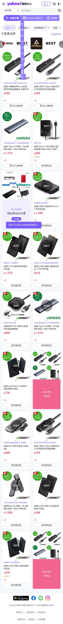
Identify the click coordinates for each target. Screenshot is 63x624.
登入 (46, 3)
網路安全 (21, 619)
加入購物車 (18, 105)
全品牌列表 (56, 34)
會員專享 (22, 65)
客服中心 (20, 612)
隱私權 (31, 619)
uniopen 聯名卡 (35, 18)
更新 (51, 605)
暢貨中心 (22, 30)
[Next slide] (28, 66)
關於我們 (31, 612)
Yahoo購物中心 (19, 4)
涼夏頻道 (22, 48)
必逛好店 (22, 54)
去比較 (16, 218)
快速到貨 (22, 36)
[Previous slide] (4, 66)
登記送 (22, 24)
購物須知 (42, 612)
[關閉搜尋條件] (18, 10)
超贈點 (54, 18)
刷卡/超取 (22, 59)
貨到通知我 (46, 165)
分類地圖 (41, 619)
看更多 (22, 77)
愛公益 (22, 71)
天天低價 (22, 42)
